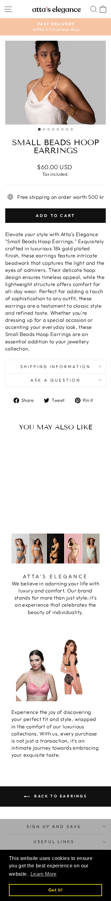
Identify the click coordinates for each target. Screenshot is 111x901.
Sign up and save (54, 826)
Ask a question (55, 380)
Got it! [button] (55, 889)
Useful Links (54, 841)
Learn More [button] (44, 874)
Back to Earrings (59, 796)
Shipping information (55, 366)
